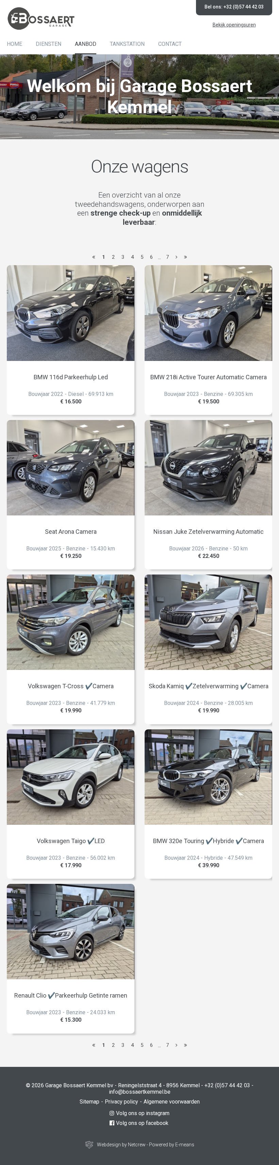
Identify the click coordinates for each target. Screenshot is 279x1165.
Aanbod (85, 44)
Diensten (48, 44)
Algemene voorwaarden (172, 1101)
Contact (170, 44)
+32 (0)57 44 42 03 (227, 1085)
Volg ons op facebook (142, 1123)
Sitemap (89, 1101)
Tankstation (127, 44)
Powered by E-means (171, 1144)
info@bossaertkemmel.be (139, 1092)
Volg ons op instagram (142, 1113)
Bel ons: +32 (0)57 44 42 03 (234, 7)
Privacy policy (121, 1101)
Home (14, 44)
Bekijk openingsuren (234, 25)
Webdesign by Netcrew (121, 1144)
